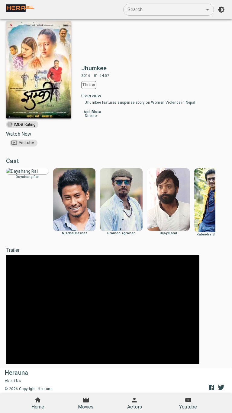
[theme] (221, 9)
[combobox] (168, 10)
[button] (23, 143)
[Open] (207, 9)
